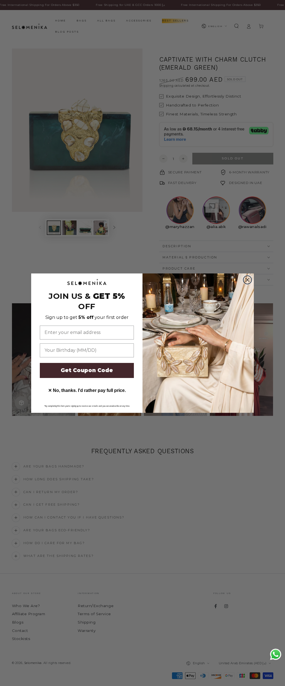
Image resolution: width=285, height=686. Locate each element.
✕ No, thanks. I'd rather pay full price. (87, 390)
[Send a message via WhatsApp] (275, 654)
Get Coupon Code (87, 370)
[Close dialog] (247, 280)
